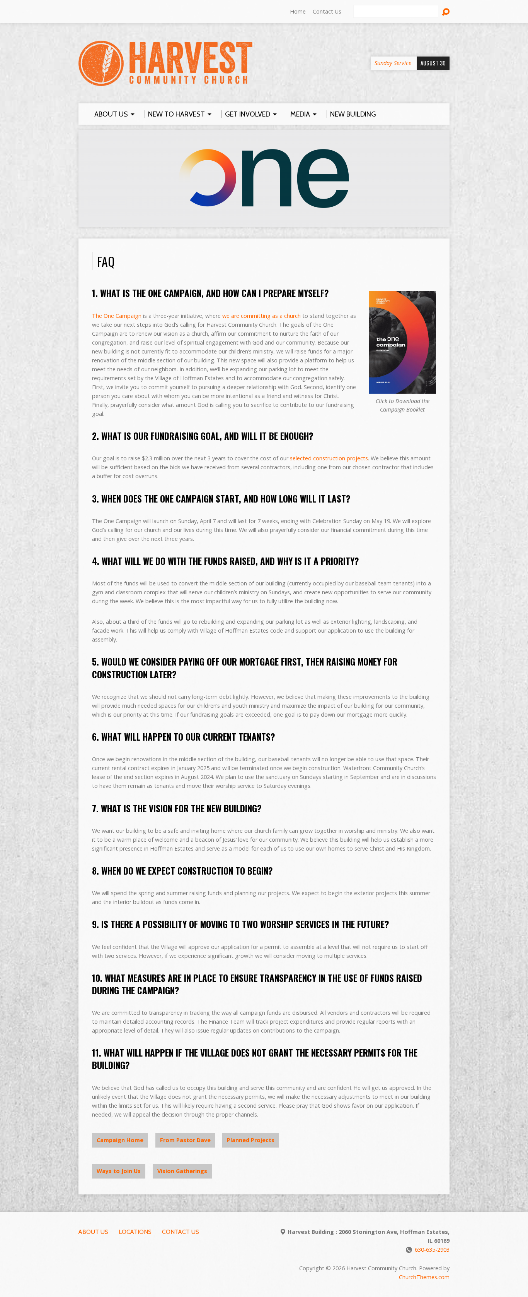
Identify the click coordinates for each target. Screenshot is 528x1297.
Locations (135, 1231)
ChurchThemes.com (424, 1277)
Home (298, 11)
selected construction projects (329, 458)
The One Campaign (116, 315)
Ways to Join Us (119, 1171)
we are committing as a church (261, 315)
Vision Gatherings (182, 1171)
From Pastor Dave (185, 1140)
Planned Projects (250, 1140)
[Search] (446, 12)
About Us (93, 1231)
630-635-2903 (432, 1249)
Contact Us (327, 11)
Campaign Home (120, 1140)
